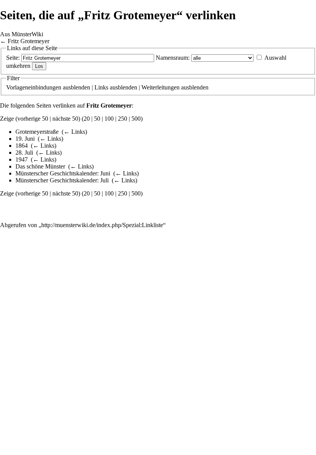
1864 (21, 145)
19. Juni (25, 138)
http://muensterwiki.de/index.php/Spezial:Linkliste (102, 225)
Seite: (13, 57)
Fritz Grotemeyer (28, 41)
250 (122, 118)
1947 (21, 159)
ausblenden (76, 87)
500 (136, 118)
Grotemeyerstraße (37, 131)
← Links (74, 131)
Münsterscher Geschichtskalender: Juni (62, 173)
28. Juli (24, 152)
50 (97, 118)
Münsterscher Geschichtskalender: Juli (62, 180)
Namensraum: (173, 57)
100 (109, 118)
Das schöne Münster (40, 166)
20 (87, 118)
